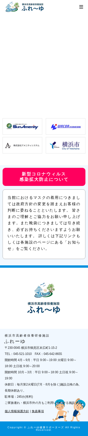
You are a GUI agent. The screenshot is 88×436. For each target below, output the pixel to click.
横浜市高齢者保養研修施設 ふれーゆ (25, 7)
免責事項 (38, 411)
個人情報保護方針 (17, 411)
